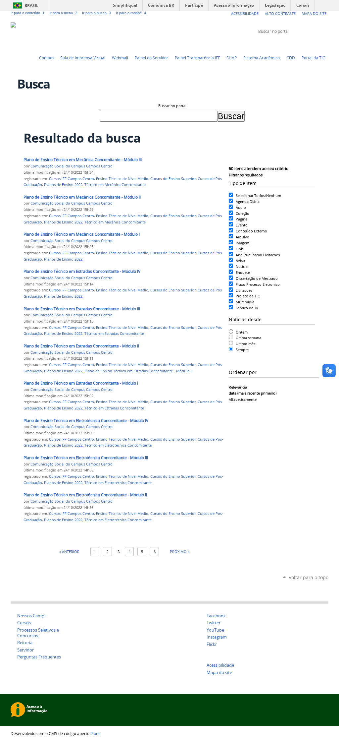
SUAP (231, 57)
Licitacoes (244, 290)
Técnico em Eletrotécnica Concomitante (118, 445)
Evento (242, 224)
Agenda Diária (248, 201)
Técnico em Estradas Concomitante (114, 333)
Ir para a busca (96, 13)
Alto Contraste (280, 13)
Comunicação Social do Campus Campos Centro (71, 166)
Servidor (25, 650)
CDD (290, 57)
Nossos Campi (31, 616)
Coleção (242, 213)
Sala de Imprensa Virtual (82, 57)
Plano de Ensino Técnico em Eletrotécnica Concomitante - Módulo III (86, 458)
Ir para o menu (63, 13)
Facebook (308, 43)
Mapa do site (219, 672)
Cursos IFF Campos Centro (71, 178)
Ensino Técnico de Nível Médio (122, 178)
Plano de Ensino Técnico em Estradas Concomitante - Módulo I (81, 383)
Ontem (242, 332)
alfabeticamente (243, 399)
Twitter (292, 43)
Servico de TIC (248, 307)
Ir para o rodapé (131, 13)
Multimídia (245, 301)
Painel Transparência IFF (197, 57)
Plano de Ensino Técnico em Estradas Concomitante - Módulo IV (82, 271)
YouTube (300, 43)
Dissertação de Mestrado (257, 278)
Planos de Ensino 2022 (63, 184)
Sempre (242, 349)
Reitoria (24, 643)
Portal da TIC (313, 57)
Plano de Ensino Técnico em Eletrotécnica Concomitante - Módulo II (85, 495)
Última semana (248, 337)
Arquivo (242, 236)
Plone (95, 733)
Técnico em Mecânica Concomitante (115, 184)
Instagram (325, 43)
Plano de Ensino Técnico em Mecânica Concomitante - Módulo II (82, 197)
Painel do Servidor (151, 57)
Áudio (241, 207)
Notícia (242, 266)
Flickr (317, 43)
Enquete (243, 272)
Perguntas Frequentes (39, 657)
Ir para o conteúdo (27, 13)
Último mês (245, 343)
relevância (238, 387)
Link (239, 248)
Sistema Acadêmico (261, 57)
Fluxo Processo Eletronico (258, 284)
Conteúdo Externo (251, 230)
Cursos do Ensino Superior (173, 178)
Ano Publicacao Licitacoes (258, 254)
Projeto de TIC (248, 295)
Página (241, 218)
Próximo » (179, 551)
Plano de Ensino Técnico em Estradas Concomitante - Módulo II (81, 346)
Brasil (31, 5)
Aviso (240, 260)
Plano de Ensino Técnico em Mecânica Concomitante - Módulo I (82, 234)
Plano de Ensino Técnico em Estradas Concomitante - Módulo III (82, 309)
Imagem (242, 242)
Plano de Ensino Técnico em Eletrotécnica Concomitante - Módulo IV (86, 420)
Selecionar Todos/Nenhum (258, 195)
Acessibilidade (245, 13)
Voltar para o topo (308, 577)
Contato (46, 57)
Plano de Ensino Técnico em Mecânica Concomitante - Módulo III (83, 159)
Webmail (120, 57)
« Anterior (69, 551)
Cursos (24, 623)
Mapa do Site (314, 13)
